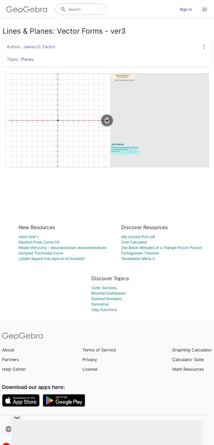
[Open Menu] (204, 9)
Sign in (186, 9)
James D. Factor (39, 46)
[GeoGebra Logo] (26, 9)
